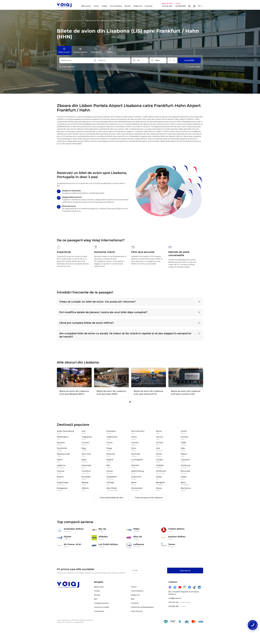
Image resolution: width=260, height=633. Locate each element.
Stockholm (62, 448)
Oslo (158, 448)
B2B (132, 599)
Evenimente (99, 611)
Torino (109, 442)
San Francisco (137, 431)
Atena (159, 488)
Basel (133, 482)
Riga (84, 448)
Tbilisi (183, 442)
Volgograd (87, 437)
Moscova (110, 454)
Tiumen (135, 442)
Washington (63, 437)
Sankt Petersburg (65, 431)
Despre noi (137, 6)
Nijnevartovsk (63, 454)
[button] (130, 401)
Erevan (109, 471)
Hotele (104, 6)
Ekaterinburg (137, 471)
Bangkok (160, 482)
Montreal (135, 454)
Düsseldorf (111, 477)
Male (84, 460)
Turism (96, 6)
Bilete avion (86, 6)
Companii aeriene (101, 603)
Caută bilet (189, 60)
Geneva (60, 471)
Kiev (108, 465)
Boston (60, 477)
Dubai (159, 477)
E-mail (135, 570)
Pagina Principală (63, 20)
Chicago (110, 482)
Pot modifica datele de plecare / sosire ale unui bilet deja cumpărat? (103, 312)
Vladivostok (111, 437)
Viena (134, 437)
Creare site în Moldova (65, 622)
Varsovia (61, 442)
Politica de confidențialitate (142, 607)
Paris (133, 448)
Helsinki (159, 465)
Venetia (184, 437)
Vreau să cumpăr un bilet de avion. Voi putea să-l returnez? (97, 301)
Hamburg (185, 465)
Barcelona (186, 488)
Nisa (183, 448)
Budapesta (62, 488)
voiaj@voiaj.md (174, 598)
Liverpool (185, 460)
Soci (84, 431)
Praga (109, 448)
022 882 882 (180, 6)
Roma (159, 431)
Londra (159, 460)
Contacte (148, 6)
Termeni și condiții (101, 607)
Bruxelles (86, 477)
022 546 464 (167, 6)
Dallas (183, 477)
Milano (184, 454)
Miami (60, 460)
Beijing (85, 482)
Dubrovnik (136, 477)
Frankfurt (86, 471)
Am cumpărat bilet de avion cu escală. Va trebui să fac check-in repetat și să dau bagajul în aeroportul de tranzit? (125, 335)
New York (86, 454)
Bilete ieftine (77, 20)
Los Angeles (137, 460)
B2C (96, 599)
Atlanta (85, 488)
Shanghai (110, 431)
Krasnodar (86, 465)
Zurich (184, 431)
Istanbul (135, 465)
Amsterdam (136, 488)
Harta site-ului (136, 611)
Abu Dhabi (111, 488)
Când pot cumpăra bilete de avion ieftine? (86, 322)
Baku (183, 482)
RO (199, 6)
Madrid (109, 460)
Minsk (159, 454)
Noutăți (128, 6)
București (185, 471)
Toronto (85, 442)
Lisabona (61, 465)
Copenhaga (62, 482)
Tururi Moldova (116, 6)
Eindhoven (161, 471)
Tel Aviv (159, 442)
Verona (159, 437)
